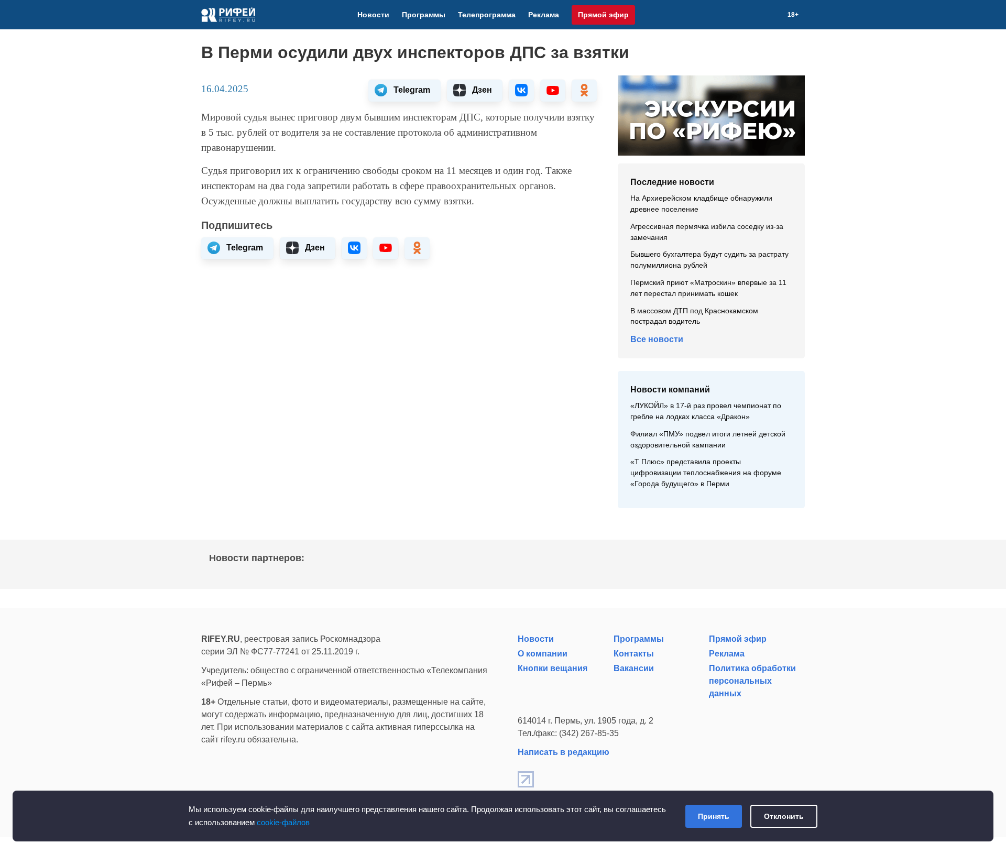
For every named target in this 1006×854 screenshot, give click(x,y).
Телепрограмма (487, 14)
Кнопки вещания (552, 668)
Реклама (543, 14)
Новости (373, 14)
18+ (793, 14)
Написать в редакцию (563, 752)
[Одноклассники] (762, 15)
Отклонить (784, 816)
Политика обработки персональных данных (752, 681)
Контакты (634, 653)
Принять (713, 816)
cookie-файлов (283, 822)
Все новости (656, 339)
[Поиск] (775, 15)
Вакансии (634, 668)
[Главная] (228, 14)
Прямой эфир (603, 14)
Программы (423, 14)
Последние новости (672, 182)
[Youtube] (749, 15)
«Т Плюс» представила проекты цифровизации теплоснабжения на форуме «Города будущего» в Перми (705, 473)
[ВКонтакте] (737, 15)
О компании (542, 653)
